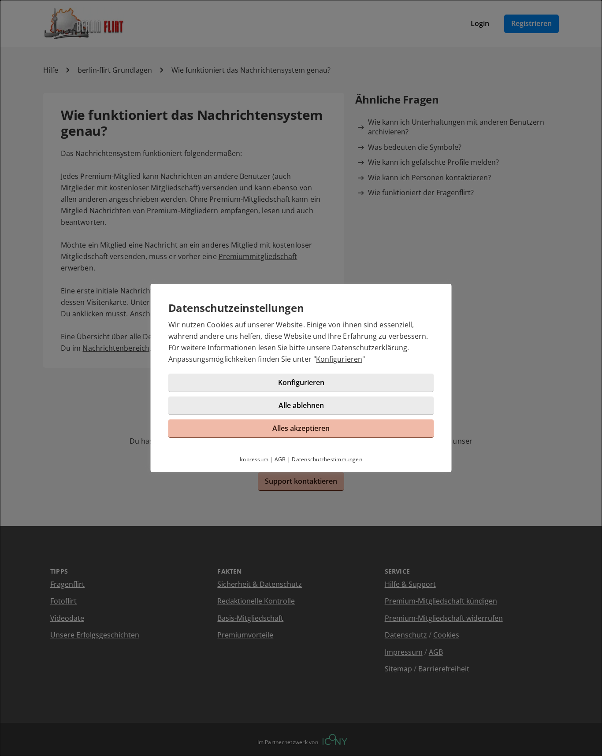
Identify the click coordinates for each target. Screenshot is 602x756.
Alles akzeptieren (301, 428)
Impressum (254, 459)
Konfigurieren (339, 359)
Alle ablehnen (301, 405)
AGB (280, 459)
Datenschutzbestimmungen (327, 459)
